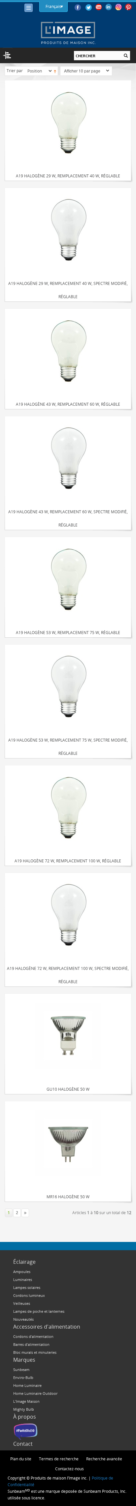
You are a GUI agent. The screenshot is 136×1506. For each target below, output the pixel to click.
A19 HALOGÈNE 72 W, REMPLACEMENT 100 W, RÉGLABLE (68, 860)
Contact (23, 1443)
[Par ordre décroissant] (55, 70)
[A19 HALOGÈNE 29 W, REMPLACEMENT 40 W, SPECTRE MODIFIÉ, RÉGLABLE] (68, 230)
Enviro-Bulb (23, 1377)
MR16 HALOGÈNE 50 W (68, 1196)
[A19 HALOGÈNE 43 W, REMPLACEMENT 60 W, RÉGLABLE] (68, 350)
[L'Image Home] (67, 33)
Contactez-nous (69, 1468)
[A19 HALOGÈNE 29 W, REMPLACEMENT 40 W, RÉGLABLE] (68, 122)
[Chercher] (125, 55)
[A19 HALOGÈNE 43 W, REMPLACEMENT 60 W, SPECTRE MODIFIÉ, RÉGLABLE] (68, 458)
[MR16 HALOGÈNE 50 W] (68, 1143)
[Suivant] (25, 1213)
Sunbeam (21, 1369)
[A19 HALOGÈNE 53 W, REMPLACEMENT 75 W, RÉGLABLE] (68, 579)
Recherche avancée (104, 1458)
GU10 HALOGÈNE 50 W (68, 1089)
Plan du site (20, 1458)
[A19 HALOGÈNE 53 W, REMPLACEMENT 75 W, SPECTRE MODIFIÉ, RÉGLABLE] (68, 686)
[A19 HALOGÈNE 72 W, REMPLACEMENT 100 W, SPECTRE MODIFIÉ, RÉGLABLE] (68, 915)
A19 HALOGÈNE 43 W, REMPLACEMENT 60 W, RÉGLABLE (68, 404)
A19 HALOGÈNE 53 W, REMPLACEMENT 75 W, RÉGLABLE (68, 632)
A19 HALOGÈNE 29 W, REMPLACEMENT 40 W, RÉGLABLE (68, 175)
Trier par (15, 70)
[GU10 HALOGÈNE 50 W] (68, 1035)
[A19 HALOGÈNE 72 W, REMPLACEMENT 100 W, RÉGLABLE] (68, 807)
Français (53, 6)
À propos (24, 1416)
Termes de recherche (59, 1458)
